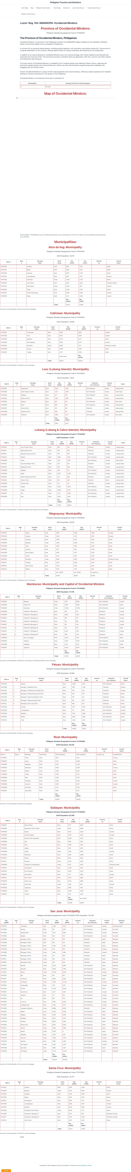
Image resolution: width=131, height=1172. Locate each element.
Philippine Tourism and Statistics (65, 2)
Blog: (32, 8)
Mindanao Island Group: (28, 14)
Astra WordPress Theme (85, 1165)
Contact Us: (66, 8)
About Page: (57, 8)
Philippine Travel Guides (43, 8)
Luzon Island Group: (78, 8)
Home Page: (24, 8)
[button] (50, 8)
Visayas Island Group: (94, 8)
